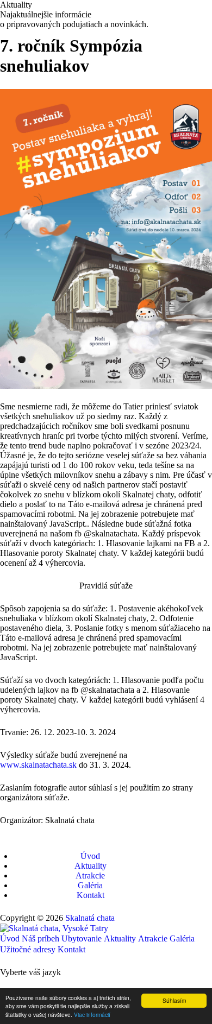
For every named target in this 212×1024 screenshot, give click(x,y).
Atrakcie (90, 875)
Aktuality (90, 865)
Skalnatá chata (90, 917)
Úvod (90, 856)
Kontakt (90, 895)
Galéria (90, 885)
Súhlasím (174, 1000)
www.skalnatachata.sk (38, 764)
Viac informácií (92, 1014)
